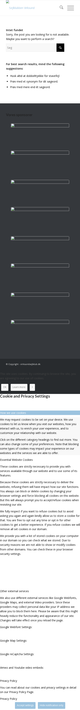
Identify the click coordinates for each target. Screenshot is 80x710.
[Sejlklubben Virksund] (33, 8)
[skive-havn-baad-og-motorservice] (40, 192)
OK (4, 387)
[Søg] (59, 8)
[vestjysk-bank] (40, 305)
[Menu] (68, 8)
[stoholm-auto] (40, 276)
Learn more (19, 387)
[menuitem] (59, 8)
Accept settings (25, 705)
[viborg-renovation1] (40, 332)
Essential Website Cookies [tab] (16, 460)
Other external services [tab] (14, 591)
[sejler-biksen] (40, 219)
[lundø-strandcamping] (40, 163)
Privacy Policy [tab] (8, 681)
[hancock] (40, 249)
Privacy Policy (8, 699)
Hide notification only (51, 705)
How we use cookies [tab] (13, 413)
